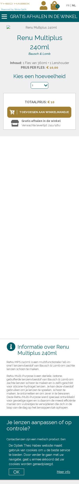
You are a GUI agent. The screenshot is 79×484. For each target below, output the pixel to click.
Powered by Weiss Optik (14, 9)
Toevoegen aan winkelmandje (44, 112)
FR (68, 5)
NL (74, 5)
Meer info (63, 472)
